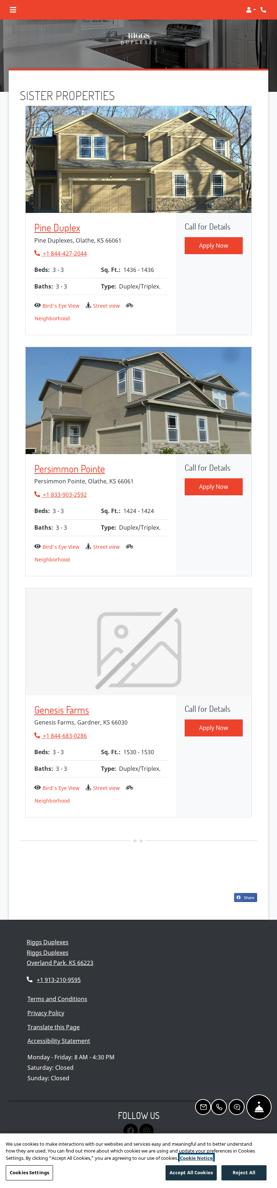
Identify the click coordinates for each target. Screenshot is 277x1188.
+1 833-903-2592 (60, 494)
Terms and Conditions (57, 999)
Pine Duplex (57, 228)
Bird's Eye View (61, 305)
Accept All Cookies (191, 1172)
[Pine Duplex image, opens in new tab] (138, 159)
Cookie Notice (196, 1158)
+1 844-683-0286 (60, 735)
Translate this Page (53, 1027)
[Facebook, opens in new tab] (130, 1131)
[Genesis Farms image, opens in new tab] (138, 641)
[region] (138, 1160)
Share (248, 897)
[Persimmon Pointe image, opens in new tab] (138, 400)
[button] (251, 10)
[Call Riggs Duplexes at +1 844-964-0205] (264, 10)
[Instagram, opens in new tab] (146, 1131)
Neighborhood (52, 318)
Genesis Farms (61, 710)
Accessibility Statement (58, 1041)
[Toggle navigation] (13, 10)
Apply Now (213, 245)
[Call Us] (219, 1107)
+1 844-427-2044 (60, 253)
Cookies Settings (29, 1172)
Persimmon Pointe (69, 469)
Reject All (244, 1172)
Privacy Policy (45, 1013)
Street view (106, 305)
